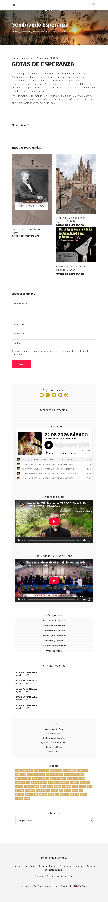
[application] (54, 521)
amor (42, 786)
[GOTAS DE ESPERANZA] (32, 189)
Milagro (19, 794)
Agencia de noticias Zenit (54, 742)
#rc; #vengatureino (76, 779)
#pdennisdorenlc (58, 779)
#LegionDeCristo (23, 779)
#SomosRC (85, 783)
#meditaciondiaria (40, 779)
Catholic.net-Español (54, 738)
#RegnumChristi (23, 783)
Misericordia (31, 794)
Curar (82, 786)
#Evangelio (82, 771)
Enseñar (19, 790)
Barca (57, 786)
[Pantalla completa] (88, 540)
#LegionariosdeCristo (74, 775)
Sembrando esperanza (54, 645)
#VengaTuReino (31, 786)
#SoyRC (19, 786)
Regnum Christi (54, 733)
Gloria (67, 790)
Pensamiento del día (54, 630)
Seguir (83, 794)
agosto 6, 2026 (22, 232)
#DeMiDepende (69, 771)
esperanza (30, 790)
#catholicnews (41, 771)
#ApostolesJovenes (24, 771)
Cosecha (66, 786)
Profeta (74, 794)
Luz (81, 790)
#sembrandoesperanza (58, 783)
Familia (55, 790)
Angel (50, 786)
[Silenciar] (84, 540)
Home (15, 31)
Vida (27, 798)
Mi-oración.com (64, 876)
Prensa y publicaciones (54, 635)
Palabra (42, 794)
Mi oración (54, 751)
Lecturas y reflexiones (54, 625)
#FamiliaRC (20, 775)
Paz (56, 794)
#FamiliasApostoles (36, 775)
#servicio (74, 783)
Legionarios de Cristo (54, 729)
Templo (19, 798)
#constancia (55, 771)
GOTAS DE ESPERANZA (26, 236)
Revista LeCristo (54, 746)
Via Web (82, 886)
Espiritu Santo (43, 790)
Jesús (75, 790)
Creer (75, 786)
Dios (89, 786)
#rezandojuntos (39, 783)
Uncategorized (54, 650)
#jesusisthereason (54, 775)
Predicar (64, 794)
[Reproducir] (19, 540)
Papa (51, 794)
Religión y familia (54, 640)
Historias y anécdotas (32, 31)
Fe (61, 790)
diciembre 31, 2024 (48, 58)
